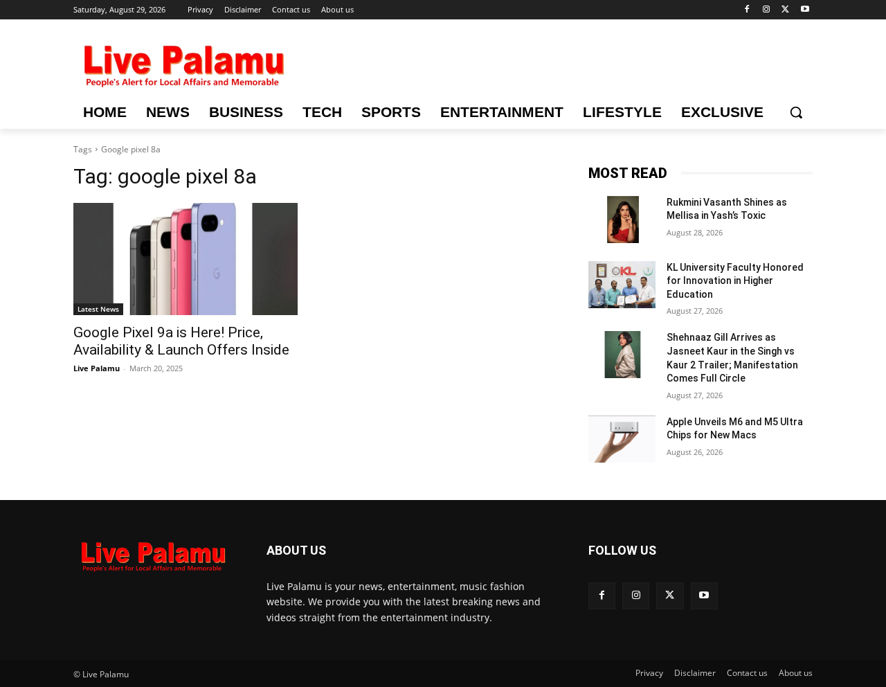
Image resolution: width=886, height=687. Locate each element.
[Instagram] (767, 10)
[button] (796, 112)
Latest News (98, 309)
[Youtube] (805, 10)
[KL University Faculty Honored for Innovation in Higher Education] (622, 284)
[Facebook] (747, 10)
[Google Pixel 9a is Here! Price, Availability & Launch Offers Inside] (185, 259)
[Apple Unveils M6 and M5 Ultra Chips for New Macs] (622, 439)
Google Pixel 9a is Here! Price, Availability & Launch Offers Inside (181, 341)
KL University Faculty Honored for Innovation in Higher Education (735, 281)
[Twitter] (785, 10)
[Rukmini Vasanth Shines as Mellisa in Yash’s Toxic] (622, 219)
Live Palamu (96, 368)
